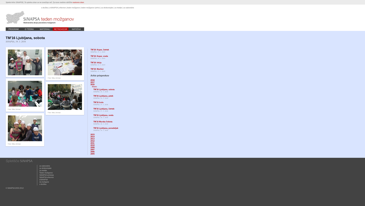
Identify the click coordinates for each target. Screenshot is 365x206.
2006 (93, 152)
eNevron (62, 8)
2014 (93, 137)
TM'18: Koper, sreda (99, 56)
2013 (93, 139)
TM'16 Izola (98, 102)
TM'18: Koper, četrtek (100, 50)
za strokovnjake (107, 8)
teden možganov (73, 8)
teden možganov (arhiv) (90, 8)
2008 (93, 147)
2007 (93, 149)
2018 (93, 80)
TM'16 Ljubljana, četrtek (103, 109)
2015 (93, 134)
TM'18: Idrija (96, 63)
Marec (94, 87)
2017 (93, 82)
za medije (118, 8)
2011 (92, 143)
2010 (93, 145)
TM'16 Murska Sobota (102, 122)
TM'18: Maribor (97, 69)
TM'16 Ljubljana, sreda (103, 115)
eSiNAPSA (54, 8)
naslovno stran (78, 2)
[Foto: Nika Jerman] (65, 75)
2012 (93, 141)
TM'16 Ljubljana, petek (103, 96)
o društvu (44, 8)
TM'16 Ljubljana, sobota (103, 89)
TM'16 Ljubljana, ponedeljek (105, 128)
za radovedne (128, 8)
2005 (93, 154)
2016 (93, 84)
